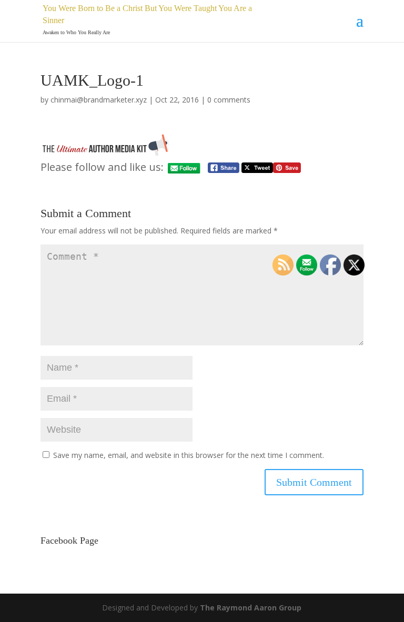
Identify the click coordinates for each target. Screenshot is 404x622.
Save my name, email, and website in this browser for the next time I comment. (188, 455)
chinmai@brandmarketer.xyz (98, 100)
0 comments (228, 100)
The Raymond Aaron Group (250, 608)
